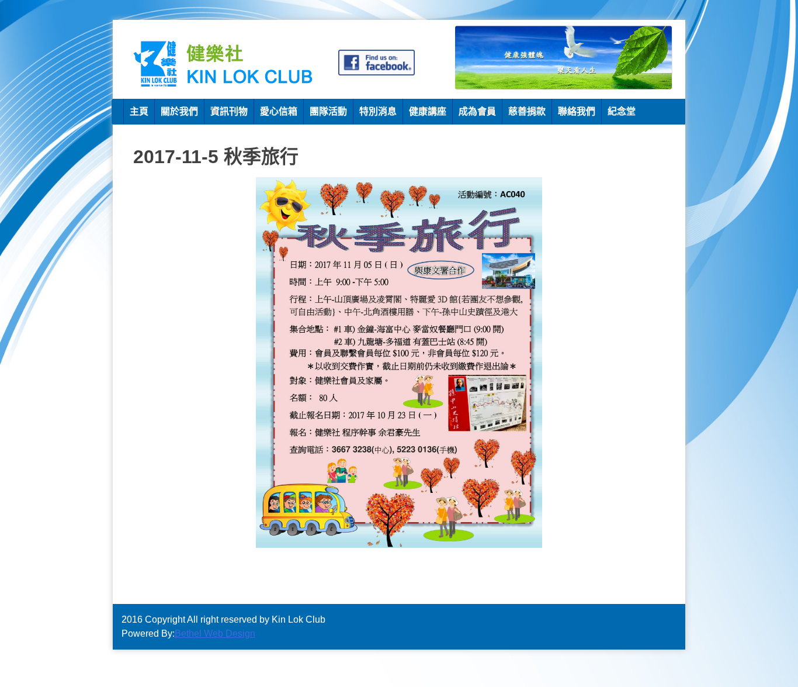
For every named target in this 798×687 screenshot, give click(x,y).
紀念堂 (622, 111)
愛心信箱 (278, 111)
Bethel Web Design (215, 633)
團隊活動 (328, 111)
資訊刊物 (229, 111)
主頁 (139, 111)
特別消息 (378, 111)
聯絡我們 (576, 111)
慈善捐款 (527, 111)
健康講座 (427, 111)
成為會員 (477, 111)
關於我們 (179, 111)
